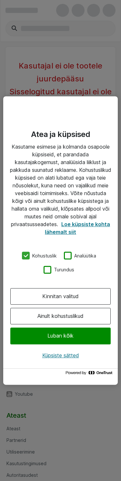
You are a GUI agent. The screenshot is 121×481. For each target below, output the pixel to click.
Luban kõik (60, 336)
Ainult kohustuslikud (60, 316)
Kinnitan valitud (60, 296)
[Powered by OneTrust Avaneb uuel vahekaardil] (90, 374)
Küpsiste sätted (60, 355)
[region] (60, 240)
